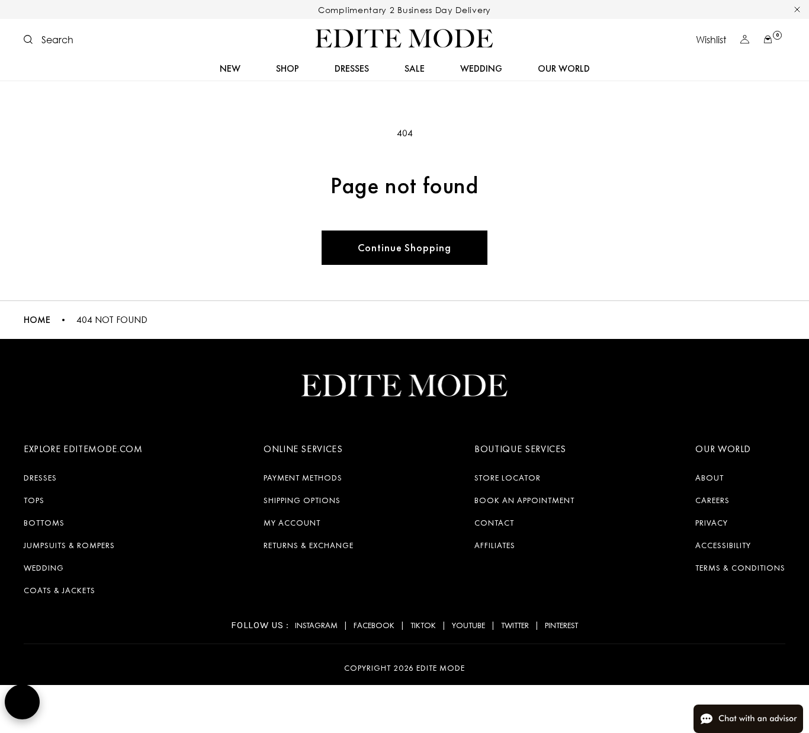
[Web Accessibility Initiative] (22, 702)
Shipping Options (302, 500)
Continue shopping (404, 247)
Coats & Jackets (59, 590)
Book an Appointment (524, 500)
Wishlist (711, 40)
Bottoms (44, 522)
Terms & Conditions (740, 567)
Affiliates (494, 545)
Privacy (711, 522)
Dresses (40, 477)
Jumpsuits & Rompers (69, 545)
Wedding (44, 567)
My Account (292, 522)
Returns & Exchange (309, 545)
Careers (712, 500)
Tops (34, 500)
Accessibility (723, 545)
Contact (494, 522)
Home (37, 319)
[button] (48, 40)
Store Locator (507, 477)
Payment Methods (303, 477)
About (709, 477)
